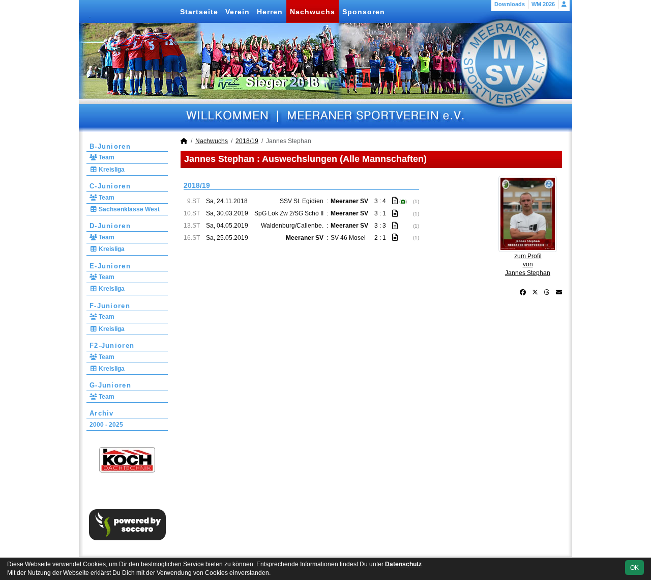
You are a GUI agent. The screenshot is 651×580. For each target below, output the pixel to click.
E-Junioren (110, 266)
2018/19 (246, 141)
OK (634, 567)
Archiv (102, 413)
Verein (237, 12)
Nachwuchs (312, 12)
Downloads (509, 4)
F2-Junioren (112, 345)
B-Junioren (110, 146)
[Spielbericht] (395, 201)
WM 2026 (543, 4)
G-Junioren (110, 385)
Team (105, 157)
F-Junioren (110, 306)
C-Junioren (110, 186)
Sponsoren (363, 12)
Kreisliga (111, 169)
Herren (270, 12)
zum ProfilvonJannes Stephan (527, 265)
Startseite (199, 12)
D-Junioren (110, 226)
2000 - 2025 (106, 424)
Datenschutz (403, 564)
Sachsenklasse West (128, 209)
